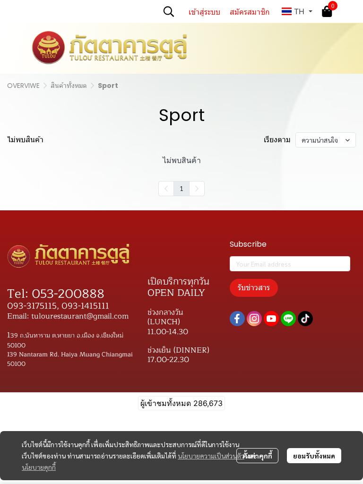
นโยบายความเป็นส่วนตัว (211, 455)
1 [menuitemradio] (181, 188)
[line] (288, 318)
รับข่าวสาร (254, 287)
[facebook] (237, 318)
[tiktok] (305, 318)
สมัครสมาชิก (250, 12)
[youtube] (271, 318)
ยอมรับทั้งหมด (314, 455)
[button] (169, 11)
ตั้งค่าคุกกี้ (257, 455)
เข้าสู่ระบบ (204, 12)
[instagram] (254, 318)
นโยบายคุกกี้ (39, 467)
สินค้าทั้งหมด (69, 85)
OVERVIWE (23, 85)
